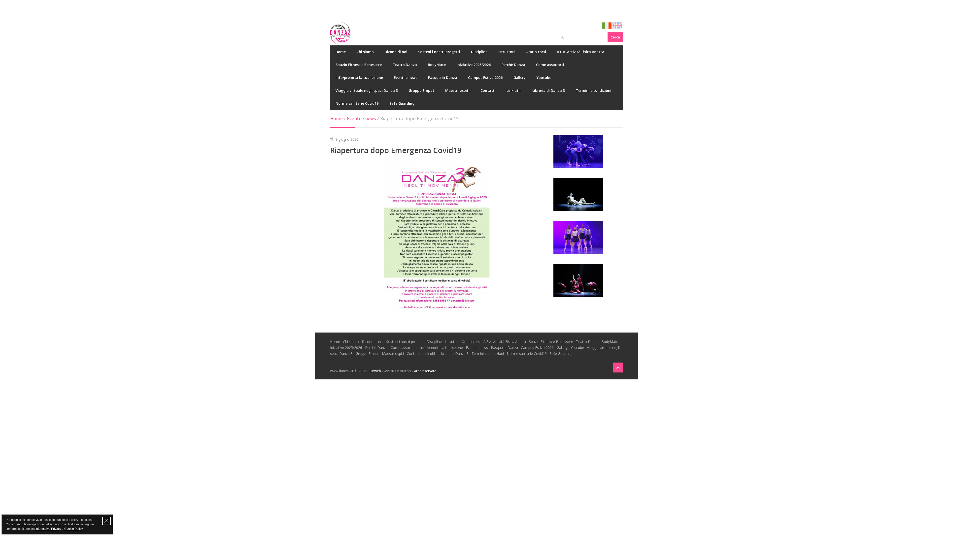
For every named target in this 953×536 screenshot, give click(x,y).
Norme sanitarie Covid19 (357, 103)
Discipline (479, 51)
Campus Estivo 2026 (485, 77)
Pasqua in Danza (442, 77)
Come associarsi (550, 64)
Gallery (519, 77)
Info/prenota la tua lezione (359, 77)
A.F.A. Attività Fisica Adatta (580, 51)
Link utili (514, 90)
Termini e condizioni (593, 90)
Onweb (375, 370)
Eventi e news (405, 77)
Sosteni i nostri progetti (439, 51)
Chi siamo (365, 51)
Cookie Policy (73, 529)
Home (341, 51)
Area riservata (425, 370)
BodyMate (437, 64)
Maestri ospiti (457, 90)
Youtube (544, 77)
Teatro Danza (405, 64)
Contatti (488, 90)
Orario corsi (536, 51)
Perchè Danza (513, 64)
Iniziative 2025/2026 (474, 64)
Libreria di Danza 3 (548, 90)
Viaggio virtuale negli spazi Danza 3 (367, 90)
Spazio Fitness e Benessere (359, 64)
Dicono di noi (396, 51)
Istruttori (506, 51)
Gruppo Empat (421, 90)
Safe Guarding (401, 103)
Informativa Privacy (48, 529)
